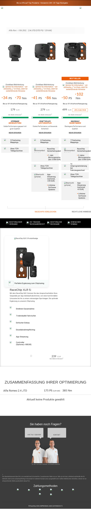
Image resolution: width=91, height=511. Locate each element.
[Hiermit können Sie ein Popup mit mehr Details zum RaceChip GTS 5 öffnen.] (75, 54)
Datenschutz (58, 506)
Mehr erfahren (15, 133)
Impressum (44, 506)
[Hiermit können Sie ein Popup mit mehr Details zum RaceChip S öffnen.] (15, 54)
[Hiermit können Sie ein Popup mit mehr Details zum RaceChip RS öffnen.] (45, 54)
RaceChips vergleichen (45, 212)
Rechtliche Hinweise (81, 212)
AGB (50, 506)
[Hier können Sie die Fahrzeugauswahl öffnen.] (82, 25)
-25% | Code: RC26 (80, 110)
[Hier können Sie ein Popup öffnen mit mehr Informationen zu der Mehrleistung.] (15, 89)
